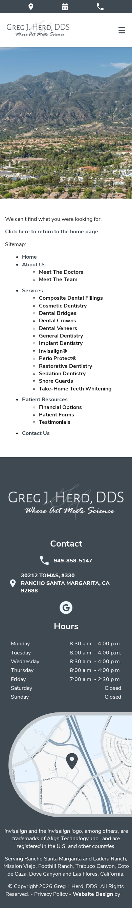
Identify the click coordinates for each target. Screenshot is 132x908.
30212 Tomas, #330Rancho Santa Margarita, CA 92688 (65, 583)
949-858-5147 (73, 560)
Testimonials (54, 422)
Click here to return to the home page (51, 231)
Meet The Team (58, 279)
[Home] (38, 30)
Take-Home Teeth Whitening (75, 388)
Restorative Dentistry (65, 366)
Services (32, 290)
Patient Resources (45, 399)
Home (29, 257)
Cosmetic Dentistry (63, 306)
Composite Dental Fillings (71, 298)
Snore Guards (56, 381)
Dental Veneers (58, 328)
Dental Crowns (57, 320)
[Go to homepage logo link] (66, 502)
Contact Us (36, 433)
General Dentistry (61, 336)
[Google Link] (66, 607)
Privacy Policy (51, 894)
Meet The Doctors (61, 272)
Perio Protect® (57, 358)
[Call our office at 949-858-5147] (100, 6)
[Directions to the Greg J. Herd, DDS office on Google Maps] (31, 6)
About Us (34, 264)
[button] (65, 6)
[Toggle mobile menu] (122, 30)
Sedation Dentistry (62, 373)
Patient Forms (56, 414)
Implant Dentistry (61, 343)
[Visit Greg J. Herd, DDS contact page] (70, 764)
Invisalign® (53, 351)
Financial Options (60, 407)
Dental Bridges (57, 313)
